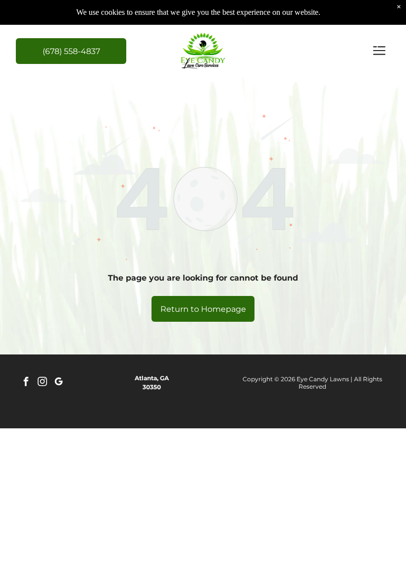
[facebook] (26, 383)
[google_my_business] (58, 383)
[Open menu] (379, 51)
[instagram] (42, 383)
